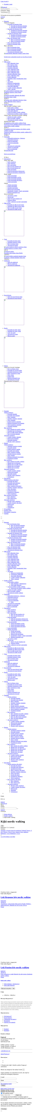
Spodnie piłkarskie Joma (13, 74)
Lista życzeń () (5, 1)
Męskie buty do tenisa (13, 467)
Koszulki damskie (12, 414)
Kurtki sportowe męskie (13, 449)
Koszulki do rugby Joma (14, 329)
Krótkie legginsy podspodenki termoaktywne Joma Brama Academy (18, 56)
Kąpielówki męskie (12, 458)
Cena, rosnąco (16, 832)
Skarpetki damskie (12, 440)
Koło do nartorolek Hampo (9, 153)
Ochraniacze (10, 477)
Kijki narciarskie (11, 169)
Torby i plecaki (11, 89)
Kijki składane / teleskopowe (15, 109)
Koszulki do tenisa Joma (13, 241)
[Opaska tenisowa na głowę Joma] (15, 247)
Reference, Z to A (15, 833)
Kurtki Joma (10, 376)
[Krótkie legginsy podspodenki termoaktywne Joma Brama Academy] (16, 53)
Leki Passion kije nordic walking (15, 967)
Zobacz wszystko (10, 836)
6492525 (3, 971)
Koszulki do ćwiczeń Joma (14, 370)
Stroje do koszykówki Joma (14, 296)
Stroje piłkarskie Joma (13, 71)
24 (3, 836)
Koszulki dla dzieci (12, 481)
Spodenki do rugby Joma (14, 331)
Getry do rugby (11, 333)
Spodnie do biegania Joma (14, 33)
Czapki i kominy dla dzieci (14, 503)
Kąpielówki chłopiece (13, 492)
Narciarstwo (7, 608)
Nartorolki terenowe (12, 140)
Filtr (2, 825)
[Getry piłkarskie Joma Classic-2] (15, 100)
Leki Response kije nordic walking (16, 897)
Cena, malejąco (24, 832)
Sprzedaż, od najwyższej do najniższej (11, 830)
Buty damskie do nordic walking (16, 429)
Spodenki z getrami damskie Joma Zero (14, 257)
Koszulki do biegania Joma (14, 24)
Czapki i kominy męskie (13, 470)
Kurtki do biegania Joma (14, 44)
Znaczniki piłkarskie (12, 86)
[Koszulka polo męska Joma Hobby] (9, 251)
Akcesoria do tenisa (12, 245)
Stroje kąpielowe (11, 493)
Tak (13, 988)
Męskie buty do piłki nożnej (14, 464)
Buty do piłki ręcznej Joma (14, 208)
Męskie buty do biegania (14, 463)
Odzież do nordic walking (14, 117)
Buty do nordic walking (13, 118)
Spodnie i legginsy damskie (14, 418)
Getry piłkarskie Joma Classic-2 (12, 101)
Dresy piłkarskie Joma (13, 75)
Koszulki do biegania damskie (19, 26)
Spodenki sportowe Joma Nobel (12, 92)
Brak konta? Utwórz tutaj (7, 1088)
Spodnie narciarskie (12, 188)
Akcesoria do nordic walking (15, 120)
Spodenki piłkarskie (12, 68)
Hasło (2, 1080)
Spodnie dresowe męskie (14, 454)
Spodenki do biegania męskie (18, 32)
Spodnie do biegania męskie (18, 36)
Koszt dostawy (8, 1017)
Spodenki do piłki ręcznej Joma (15, 206)
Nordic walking (8, 580)
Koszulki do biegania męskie (18, 27)
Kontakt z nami (8, 4)
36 (5, 836)
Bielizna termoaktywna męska (15, 457)
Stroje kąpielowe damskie (14, 425)
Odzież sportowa (8, 412)
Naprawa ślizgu (11, 200)
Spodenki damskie (12, 426)
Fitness (6, 681)
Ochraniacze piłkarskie (13, 84)
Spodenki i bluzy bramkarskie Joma (16, 78)
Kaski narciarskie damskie (14, 178)
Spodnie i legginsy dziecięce (15, 487)
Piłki (8, 80)
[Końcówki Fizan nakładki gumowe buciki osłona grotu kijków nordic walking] (15, 123)
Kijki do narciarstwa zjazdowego (16, 172)
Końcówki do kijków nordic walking (17, 114)
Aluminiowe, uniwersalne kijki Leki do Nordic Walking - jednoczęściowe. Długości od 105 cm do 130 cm (16, 904)
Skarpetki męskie (12, 474)
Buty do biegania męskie (14, 50)
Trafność (23, 830)
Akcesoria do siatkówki (13, 265)
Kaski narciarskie (12, 175)
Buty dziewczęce (12, 498)
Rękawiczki (10, 504)
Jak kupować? (8, 1016)
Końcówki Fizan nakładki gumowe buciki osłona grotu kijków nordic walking (17, 125)
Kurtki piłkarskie (11, 77)
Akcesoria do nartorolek (13, 146)
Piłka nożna (7, 551)
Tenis (5, 654)
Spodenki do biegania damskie (19, 30)
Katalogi (6, 1029)
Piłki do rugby (11, 336)
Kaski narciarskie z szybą (14, 177)
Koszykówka (7, 668)
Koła (8, 144)
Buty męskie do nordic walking (15, 461)
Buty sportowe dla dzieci (10, 495)
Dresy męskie (11, 455)
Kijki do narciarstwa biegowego (16, 171)
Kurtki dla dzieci (11, 490)
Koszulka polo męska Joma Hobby (13, 253)
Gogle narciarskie (12, 182)
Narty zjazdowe (11, 162)
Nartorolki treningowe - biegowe (16, 138)
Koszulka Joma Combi (10, 97)
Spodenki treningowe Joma (14, 372)
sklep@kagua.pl (5, 1054)
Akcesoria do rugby (12, 334)
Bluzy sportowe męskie (13, 452)
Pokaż (2, 907)
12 (1, 836)
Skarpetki (10, 506)
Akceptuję (3, 1109)
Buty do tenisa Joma (12, 244)
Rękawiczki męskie (12, 472)
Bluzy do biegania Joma (13, 38)
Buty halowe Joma (12, 65)
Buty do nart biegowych (13, 168)
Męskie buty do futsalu (13, 466)
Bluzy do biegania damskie (18, 39)
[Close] (1, 518)
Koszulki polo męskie (13, 451)
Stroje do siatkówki (12, 262)
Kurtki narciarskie (12, 186)
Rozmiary (6, 1030)
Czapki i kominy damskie (14, 437)
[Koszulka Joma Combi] (14, 95)
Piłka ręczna (7, 646)
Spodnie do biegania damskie (18, 35)
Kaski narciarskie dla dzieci (14, 180)
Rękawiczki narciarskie (13, 189)
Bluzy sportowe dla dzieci (14, 486)
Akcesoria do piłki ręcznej (14, 209)
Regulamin (7, 1021)
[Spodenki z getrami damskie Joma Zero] (15, 256)
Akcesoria (10, 81)
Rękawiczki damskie (13, 438)
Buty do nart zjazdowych (14, 166)
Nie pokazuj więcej (8, 1093)
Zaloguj (3, 802)
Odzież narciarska (12, 185)
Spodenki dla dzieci (12, 484)
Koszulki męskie (11, 447)
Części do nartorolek (12, 143)
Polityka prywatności (9, 1022)
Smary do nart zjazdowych (14, 198)
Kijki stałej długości (12, 110)
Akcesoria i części (12, 195)
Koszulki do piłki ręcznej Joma (15, 204)
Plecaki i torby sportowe (13, 441)
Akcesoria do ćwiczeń (13, 379)
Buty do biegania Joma (13, 47)
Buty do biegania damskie (14, 49)
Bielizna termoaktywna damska (15, 423)
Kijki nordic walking (13, 107)
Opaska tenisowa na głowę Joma (13, 248)
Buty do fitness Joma (13, 369)
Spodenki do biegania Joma (14, 29)
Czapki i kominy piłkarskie (14, 88)
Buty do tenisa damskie (13, 434)
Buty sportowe (8, 428)
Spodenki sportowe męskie (14, 446)
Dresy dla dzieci (11, 489)
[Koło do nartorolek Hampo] (8, 150)
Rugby (6, 672)
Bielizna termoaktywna (13, 192)
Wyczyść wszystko (6, 988)
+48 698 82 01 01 (5, 1051)
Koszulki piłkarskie (12, 66)
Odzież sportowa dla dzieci (11, 480)
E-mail (2, 1077)
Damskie (6, 695)
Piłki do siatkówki (12, 264)
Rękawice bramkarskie (13, 83)
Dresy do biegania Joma (13, 42)
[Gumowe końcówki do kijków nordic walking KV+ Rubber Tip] (18, 130)
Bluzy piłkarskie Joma (13, 72)
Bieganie (6, 522)
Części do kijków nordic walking (16, 112)
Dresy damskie (11, 420)
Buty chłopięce (11, 496)
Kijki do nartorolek (12, 141)
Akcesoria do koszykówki (14, 298)
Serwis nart (10, 197)
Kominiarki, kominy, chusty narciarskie (17, 191)
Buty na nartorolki (12, 149)
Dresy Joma (10, 375)
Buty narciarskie (11, 165)
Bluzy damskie (11, 417)
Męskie (6, 727)
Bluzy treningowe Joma (13, 373)
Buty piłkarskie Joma (13, 63)
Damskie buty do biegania (14, 431)
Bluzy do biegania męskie (18, 41)
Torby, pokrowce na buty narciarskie (17, 201)
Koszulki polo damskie (13, 415)
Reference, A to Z (5, 833)
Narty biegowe (11, 163)
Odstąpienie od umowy (10, 1019)
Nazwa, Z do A (8, 832)
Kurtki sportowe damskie (14, 421)
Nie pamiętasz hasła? (6, 1083)
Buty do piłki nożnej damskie (15, 432)
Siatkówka (7, 661)
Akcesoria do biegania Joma (15, 52)
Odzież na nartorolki (12, 147)
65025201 (3, 900)
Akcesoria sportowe (9, 435)
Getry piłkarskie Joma (13, 69)
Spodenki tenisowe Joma (14, 242)
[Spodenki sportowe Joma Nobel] (13, 91)
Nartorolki (7, 594)
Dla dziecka (7, 762)
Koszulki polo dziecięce (13, 483)
